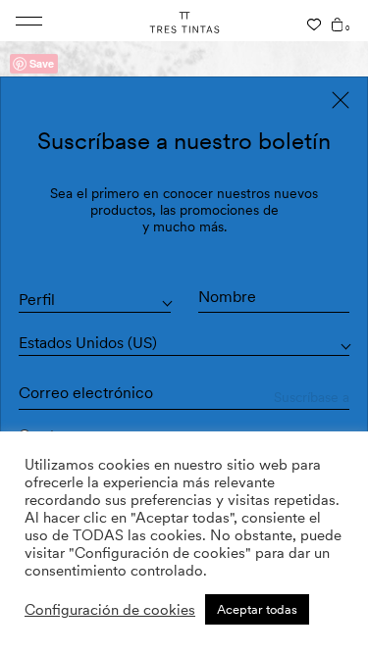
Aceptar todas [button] (257, 609)
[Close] (340, 100)
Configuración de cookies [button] (110, 610)
